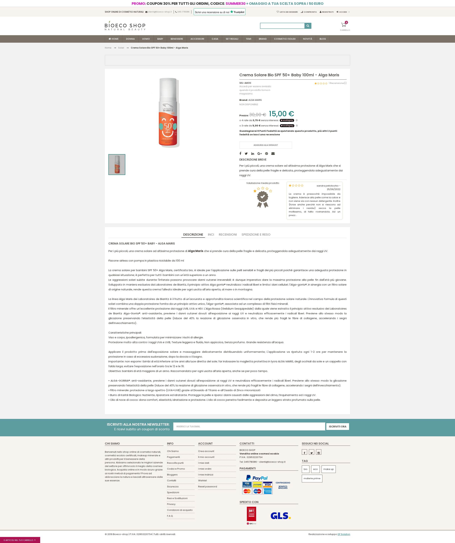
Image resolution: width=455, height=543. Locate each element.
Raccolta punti (175, 463)
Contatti (171, 480)
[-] (304, 452)
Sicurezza (172, 486)
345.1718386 (183, 11)
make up (328, 469)
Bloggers (172, 474)
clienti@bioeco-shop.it (160, 11)
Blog (323, 39)
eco (315, 469)
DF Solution (344, 534)
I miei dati (203, 463)
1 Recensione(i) (338, 83)
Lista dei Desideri (289, 11)
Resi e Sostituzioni (177, 498)
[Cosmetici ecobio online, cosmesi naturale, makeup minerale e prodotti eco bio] (125, 25)
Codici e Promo (176, 468)
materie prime (312, 478)
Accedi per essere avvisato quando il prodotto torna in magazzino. (255, 90)
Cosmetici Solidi (285, 39)
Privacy (171, 504)
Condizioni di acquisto (180, 510)
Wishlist (202, 480)
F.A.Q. (170, 516)
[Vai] (307, 26)
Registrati (328, 11)
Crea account (206, 451)
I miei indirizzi (205, 474)
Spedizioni (173, 492)
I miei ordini (204, 468)
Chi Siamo (173, 451)
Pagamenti (173, 457)
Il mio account (206, 457)
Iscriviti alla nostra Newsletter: (138, 424)
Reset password (207, 486)
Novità (307, 39)
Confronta (310, 11)
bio (305, 469)
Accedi (343, 11)
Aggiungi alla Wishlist (266, 145)
